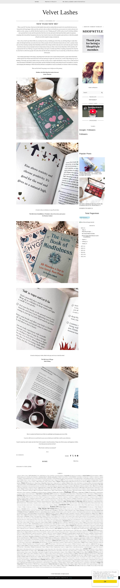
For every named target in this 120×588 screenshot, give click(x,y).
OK (105, 581)
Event (53, 502)
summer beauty (96, 555)
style (85, 555)
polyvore (93, 544)
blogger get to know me (33, 487)
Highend (26, 514)
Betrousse (82, 486)
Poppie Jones (99, 544)
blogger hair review (42, 487)
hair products (72, 513)
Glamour (26, 512)
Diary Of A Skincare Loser (22, 499)
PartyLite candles (77, 542)
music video (87, 536)
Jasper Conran (37, 522)
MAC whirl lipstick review (68, 530)
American (101, 477)
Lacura (74, 523)
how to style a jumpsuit (45, 519)
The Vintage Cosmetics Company (44, 558)
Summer (90, 555)
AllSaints (91, 477)
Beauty (23, 483)
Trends (55, 561)
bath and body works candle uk (80, 481)
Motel (77, 536)
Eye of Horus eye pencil (83, 502)
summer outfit (40, 556)
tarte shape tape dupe (83, 556)
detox (85, 498)
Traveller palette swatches (47, 561)
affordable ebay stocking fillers (32, 477)
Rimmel (18, 550)
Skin (86, 552)
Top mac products (97, 558)
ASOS (61, 480)
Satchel (97, 550)
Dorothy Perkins (60, 499)
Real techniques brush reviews (29, 549)
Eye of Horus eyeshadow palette (94, 502)
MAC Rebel (36, 530)
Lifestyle (41, 525)
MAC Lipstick (58, 528)
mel (46, 534)
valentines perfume (70, 562)
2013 (82, 254)
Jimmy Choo (65, 522)
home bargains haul (37, 516)
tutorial (78, 561)
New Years (42, 539)
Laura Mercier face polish (88, 523)
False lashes (97, 504)
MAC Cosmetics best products (84, 526)
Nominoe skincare (70, 539)
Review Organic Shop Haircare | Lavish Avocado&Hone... (90, 236)
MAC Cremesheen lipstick (95, 526)
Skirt (25, 553)
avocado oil (26, 481)
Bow (35, 490)
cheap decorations (100, 492)
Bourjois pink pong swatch (92, 489)
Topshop (43, 559)
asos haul (66, 480)
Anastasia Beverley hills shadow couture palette (43, 478)
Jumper (84, 522)
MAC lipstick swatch (85, 528)
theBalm (52, 558)
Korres (41, 523)
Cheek (85, 493)
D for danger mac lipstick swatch (52, 498)
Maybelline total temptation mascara (23, 534)
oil (33, 540)
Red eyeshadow (59, 549)
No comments (20, 454)
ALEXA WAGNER (72, 477)
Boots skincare (53, 489)
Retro (81, 549)
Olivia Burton (41, 540)
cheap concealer (92, 492)
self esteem (41, 552)
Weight (76, 564)
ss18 (36, 555)
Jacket (28, 522)
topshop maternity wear (93, 559)
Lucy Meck (29, 526)
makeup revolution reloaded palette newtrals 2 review (79, 531)
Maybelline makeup (98, 533)
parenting (61, 542)
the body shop (99, 556)
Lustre (34, 526)
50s (48, 475)
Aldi (60, 477)
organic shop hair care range (74, 540)
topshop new (101, 559)
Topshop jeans (70, 559)
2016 (82, 248)
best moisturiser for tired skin (34, 486)
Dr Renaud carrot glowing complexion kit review (73, 499)
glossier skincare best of (45, 512)
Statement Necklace (55, 555)
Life (37, 525)
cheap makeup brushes (71, 493)
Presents (87, 545)
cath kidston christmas (42, 492)
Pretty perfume (27, 547)
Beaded (100, 481)
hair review (77, 513)
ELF (18, 502)
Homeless (44, 516)
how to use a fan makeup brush (29, 520)
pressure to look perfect (95, 545)
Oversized (50, 542)
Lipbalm (59, 525)
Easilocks (60, 501)
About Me (52, 475)
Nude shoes (96, 539)
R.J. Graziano (99, 547)
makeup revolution (28, 531)
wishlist (78, 565)
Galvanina (38, 510)
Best (75, 483)
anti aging (39, 480)
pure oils (63, 547)
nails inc (35, 537)
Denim (65, 498)
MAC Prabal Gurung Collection (27, 530)
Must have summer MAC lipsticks (23, 537)
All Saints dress (86, 477)
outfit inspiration (35, 542)
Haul (100, 513)
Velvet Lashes (60, 12)
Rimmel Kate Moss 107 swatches (27, 550)
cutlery (44, 498)
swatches (63, 556)
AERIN (100, 475)
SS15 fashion (23, 555)
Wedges (72, 564)
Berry (72, 483)
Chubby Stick (84, 495)
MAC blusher (52, 526)
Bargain (58, 481)
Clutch (18, 497)
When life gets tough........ (87, 231)
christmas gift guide (52, 495)
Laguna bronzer (79, 523)
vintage (98, 562)
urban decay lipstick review (37, 562)
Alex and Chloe (65, 477)
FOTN (101, 509)
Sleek (32, 553)
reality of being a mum (49, 549)
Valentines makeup (62, 562)
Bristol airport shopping (67, 490)
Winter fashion (65, 565)
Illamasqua (49, 520)
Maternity (65, 533)
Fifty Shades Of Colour (46, 509)
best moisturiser (24, 486)
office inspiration (20, 540)
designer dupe (80, 498)
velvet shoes (92, 562)
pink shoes (65, 544)
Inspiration (66, 521)
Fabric (80, 504)
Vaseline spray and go (78, 562)
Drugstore (39, 501)
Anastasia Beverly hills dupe (88, 478)
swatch (57, 556)
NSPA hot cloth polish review (88, 539)
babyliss (33, 481)
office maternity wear (27, 540)
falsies (102, 504)
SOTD (76, 553)
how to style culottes (54, 519)
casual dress (28, 492)
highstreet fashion (61, 514)
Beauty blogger (37, 483)
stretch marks (80, 555)
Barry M (71, 481)
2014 (82, 252)
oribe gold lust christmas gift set (92, 540)
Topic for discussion (35, 559)
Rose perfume (59, 550)
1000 (23, 475)
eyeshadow (63, 504)
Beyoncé (87, 486)
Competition (59, 497)
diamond (88, 498)
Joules (81, 522)
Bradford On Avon (47, 490)
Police (84, 544)
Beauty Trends (50, 483)
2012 (82, 256)
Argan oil (57, 480)
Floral (76, 509)
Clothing (99, 495)
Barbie (54, 481)
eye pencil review (45, 504)
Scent (26, 552)
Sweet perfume (73, 556)
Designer (74, 498)
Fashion (53, 506)
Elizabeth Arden (23, 502)
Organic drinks (65, 540)
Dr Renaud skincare (98, 499)
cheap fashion (39, 493)
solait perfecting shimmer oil (68, 553)
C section (100, 490)
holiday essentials (20, 516)
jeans (42, 522)
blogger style (50, 487)
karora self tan (90, 522)
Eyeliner (55, 504)
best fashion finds (41, 484)
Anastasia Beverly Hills (78, 478)
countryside (92, 497)
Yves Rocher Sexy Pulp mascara (26, 567)
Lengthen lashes (21, 525)
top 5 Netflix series (90, 558)
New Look (97, 537)
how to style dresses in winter (64, 519)
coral (81, 497)
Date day (60, 498)
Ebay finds (79, 501)
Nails (31, 537)
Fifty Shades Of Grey (62, 509)
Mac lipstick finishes (66, 528)
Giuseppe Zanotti (100, 510)
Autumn (89, 480)
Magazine (84, 530)
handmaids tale (88, 513)
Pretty (101, 545)
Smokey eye (42, 553)
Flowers (80, 509)
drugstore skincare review (46, 501)
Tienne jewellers (71, 558)
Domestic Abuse (53, 499)
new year (22, 539)
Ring (36, 550)
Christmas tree (78, 495)
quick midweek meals (88, 547)
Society (54, 553)
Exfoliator (58, 502)
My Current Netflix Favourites (88, 233)
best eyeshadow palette (31, 484)
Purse (71, 547)
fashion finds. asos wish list (72, 507)
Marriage (44, 533)
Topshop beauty (50, 559)
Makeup (90, 530)
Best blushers (79, 483)
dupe (56, 501)
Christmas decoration (28, 495)
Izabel (25, 522)
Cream (100, 497)
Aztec (30, 481)
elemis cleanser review (89, 501)
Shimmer (70, 552)
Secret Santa (34, 552)
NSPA (80, 539)
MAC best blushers (45, 526)
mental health (67, 534)
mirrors (100, 534)
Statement (48, 555)
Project (47, 547)
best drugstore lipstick (87, 483)
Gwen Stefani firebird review (97, 512)
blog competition (100, 486)
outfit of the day (44, 542)
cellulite (61, 492)
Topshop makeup (77, 559)
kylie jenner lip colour (48, 523)
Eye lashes (75, 502)
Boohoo (23, 489)
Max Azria (86, 533)
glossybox (54, 512)
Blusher (59, 487)
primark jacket (38, 547)
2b (38, 475)
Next (53, 539)
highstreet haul (78, 514)
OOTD (54, 541)
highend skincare (42, 514)
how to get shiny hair (62, 517)
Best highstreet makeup (50, 484)
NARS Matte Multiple (65, 537)
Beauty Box (44, 483)
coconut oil (32, 497)
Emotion (43, 502)
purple (67, 547)
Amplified (20, 478)
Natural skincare (82, 537)
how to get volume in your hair (72, 517)
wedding (60, 564)
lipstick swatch (86, 525)
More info (110, 578)
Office (101, 539)
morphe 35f (58, 536)
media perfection (37, 534)
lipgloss (63, 525)
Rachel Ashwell (19, 549)
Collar (37, 497)
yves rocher (94, 565)
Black (94, 486)
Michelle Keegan (81, 534)
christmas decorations (37, 495)
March (83, 239)
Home (37, 1)
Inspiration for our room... (75, 520)
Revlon (93, 549)
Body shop (82, 487)
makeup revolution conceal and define (39, 531)
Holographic (27, 516)
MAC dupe (32, 528)
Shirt (75, 552)
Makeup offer (99, 530)
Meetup (43, 534)
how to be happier (54, 516)
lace (70, 523)
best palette (60, 486)
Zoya (64, 567)
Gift (66, 510)
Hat (97, 513)
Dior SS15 (32, 499)
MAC (37, 527)
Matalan (59, 533)
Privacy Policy (51, 1)
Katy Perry (20, 523)
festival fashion (34, 509)
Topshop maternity (84, 559)
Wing (55, 565)
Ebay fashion (72, 501)
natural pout (76, 537)
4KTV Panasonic (43, 475)
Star (39, 555)
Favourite (18, 509)
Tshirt (74, 561)
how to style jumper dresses (76, 519)
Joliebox (76, 522)
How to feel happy (44, 517)
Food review (92, 509)
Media (32, 534)
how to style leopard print (86, 519)
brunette (88, 490)
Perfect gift (101, 542)
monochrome (51, 536)
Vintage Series (20, 564)
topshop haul (64, 559)
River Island (40, 550)
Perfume (24, 544)
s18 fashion (80, 550)
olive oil (36, 540)
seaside (29, 552)
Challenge (67, 492)
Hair (61, 513)
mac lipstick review (75, 528)
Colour (40, 497)
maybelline (91, 533)
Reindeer (77, 549)
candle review (19, 492)
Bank (46, 481)
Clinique (94, 495)
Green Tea (69, 512)
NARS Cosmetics (48, 537)
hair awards (66, 513)
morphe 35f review (64, 536)
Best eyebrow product (22, 484)
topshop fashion (57, 559)
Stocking (61, 555)
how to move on (30, 519)
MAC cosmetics (74, 526)
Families (19, 507)
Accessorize (66, 475)
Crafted (96, 497)
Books (36, 489)
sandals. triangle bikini (91, 550)
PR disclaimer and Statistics (74, 1)
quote (95, 547)
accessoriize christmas (59, 475)
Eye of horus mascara (37, 504)
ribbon (96, 549)
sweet (68, 556)
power (80, 545)
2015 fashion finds (32, 475)
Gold (58, 512)
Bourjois (84, 489)
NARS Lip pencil (56, 537)
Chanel (76, 492)
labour (67, 523)
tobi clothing (83, 558)
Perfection (20, 544)
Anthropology (34, 480)
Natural (71, 537)
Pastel (83, 542)
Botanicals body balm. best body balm (63, 489)
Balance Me (42, 481)
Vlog (38, 564)
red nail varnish (71, 549)
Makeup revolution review (94, 531)
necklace (88, 537)
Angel (29, 480)
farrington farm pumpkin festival (43, 507)
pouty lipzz (75, 545)
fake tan (92, 504)
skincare (90, 552)
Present (83, 545)
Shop (83, 552)
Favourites (24, 509)
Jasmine (32, 522)
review (85, 549)
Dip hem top (37, 499)
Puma (52, 547)
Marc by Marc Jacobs (27, 533)
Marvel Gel (50, 533)
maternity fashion (71, 533)
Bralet (53, 490)
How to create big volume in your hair (79, 516)
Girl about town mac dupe (90, 510)
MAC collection (67, 526)
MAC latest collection (49, 528)
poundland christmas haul (34, 545)
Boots (40, 489)
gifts (74, 510)
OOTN (59, 540)
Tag (78, 556)
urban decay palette (46, 562)
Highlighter (48, 514)
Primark (32, 547)
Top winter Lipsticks (25, 559)
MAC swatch (48, 530)
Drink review (33, 501)
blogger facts (25, 487)
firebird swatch (70, 509)
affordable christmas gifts (21, 477)
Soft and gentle (59, 553)
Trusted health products (67, 561)
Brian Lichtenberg (59, 490)
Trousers (59, 561)
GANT (42, 510)
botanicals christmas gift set (76, 489)
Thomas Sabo (65, 558)
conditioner (71, 497)
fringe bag (33, 510)
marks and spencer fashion (37, 533)
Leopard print (28, 525)
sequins (46, 552)
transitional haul (39, 561)
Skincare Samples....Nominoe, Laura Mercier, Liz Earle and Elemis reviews (90, 174)
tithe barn (77, 558)
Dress (27, 501)
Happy (93, 513)
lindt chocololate (53, 525)
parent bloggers (56, 542)
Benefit (68, 483)
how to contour (68, 516)
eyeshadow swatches (73, 504)
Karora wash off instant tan (98, 522)
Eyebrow (51, 504)
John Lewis (71, 522)
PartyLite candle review (69, 542)
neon (92, 537)
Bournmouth (25, 490)
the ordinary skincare (33, 558)
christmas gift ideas (61, 495)
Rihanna (100, 549)
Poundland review (69, 545)
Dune (53, 501)
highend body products (33, 514)
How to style (37, 519)
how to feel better (35, 517)
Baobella (50, 481)
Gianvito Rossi (61, 510)
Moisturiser (37, 536)
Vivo (35, 564)
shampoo (62, 552)
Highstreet (54, 514)
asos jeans (71, 480)
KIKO (30, 523)
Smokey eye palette (48, 553)
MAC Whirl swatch (78, 530)
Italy (21, 522)
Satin (101, 550)
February (84, 241)
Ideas (45, 520)
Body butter (68, 487)
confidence (76, 497)
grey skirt (74, 512)
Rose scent (65, 550)
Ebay (65, 501)
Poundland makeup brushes (59, 545)
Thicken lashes (58, 558)
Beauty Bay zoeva (31, 483)
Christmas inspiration (70, 495)
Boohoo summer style (29, 489)
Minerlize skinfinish (94, 534)
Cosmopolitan (86, 497)
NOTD (75, 539)
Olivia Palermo (48, 540)
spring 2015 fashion (92, 553)
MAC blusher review (59, 526)
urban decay (87, 561)
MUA (80, 536)
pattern (91, 542)
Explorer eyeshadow (65, 502)
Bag (37, 481)
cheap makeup (63, 493)
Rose (47, 550)
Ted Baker (93, 556)
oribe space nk (21, 542)
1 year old (18, 475)
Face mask (88, 504)
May (83, 229)
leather (101, 523)
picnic (43, 544)
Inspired (83, 520)
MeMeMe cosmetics (52, 534)
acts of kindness (78, 475)
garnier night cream (48, 510)
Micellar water (73, 534)
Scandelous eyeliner (20, 552)
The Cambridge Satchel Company (22, 558)
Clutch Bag (23, 497)
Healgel (18, 514)
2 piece (26, 475)
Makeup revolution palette (63, 531)
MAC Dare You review (24, 528)
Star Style (43, 555)
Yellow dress (83, 565)
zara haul (37, 567)
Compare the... (53, 497)
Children (100, 493)
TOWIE (28, 561)
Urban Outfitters (54, 562)
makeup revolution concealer (53, 531)
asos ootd (84, 480)
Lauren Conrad (96, 523)
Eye (71, 502)
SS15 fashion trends (30, 555)
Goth (62, 512)
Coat (28, 497)
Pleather (74, 544)
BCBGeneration (95, 481)
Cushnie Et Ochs (38, 498)
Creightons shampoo (25, 498)
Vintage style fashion (28, 564)
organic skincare (83, 540)
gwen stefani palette (41, 513)
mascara (54, 533)
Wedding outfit (66, 564)
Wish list (71, 565)
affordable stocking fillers (52, 477)
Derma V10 (69, 498)
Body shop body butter (89, 487)
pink (47, 544)
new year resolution (35, 539)
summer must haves (33, 556)
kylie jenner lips (56, 523)
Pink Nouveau (59, 544)
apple (53, 480)
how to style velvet (96, 519)
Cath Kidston (34, 492)
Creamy (18, 498)
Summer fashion (25, 556)
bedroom (63, 483)
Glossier (38, 512)
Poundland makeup (50, 545)
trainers (33, 561)
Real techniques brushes (39, 549)
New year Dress (28, 539)
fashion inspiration (83, 507)
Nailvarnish (41, 537)
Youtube (88, 565)
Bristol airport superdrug (77, 490)
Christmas (19, 495)
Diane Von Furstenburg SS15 (97, 498)
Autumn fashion (95, 480)
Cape (24, 492)
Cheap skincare (79, 493)
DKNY (42, 499)
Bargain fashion (65, 481)
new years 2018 (48, 539)
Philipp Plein (38, 544)
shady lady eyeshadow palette (54, 552)
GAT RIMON (55, 510)
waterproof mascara (44, 564)
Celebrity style (55, 492)
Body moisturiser (75, 487)
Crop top (31, 498)
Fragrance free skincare (26, 510)
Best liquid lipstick (94, 484)
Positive (18, 545)
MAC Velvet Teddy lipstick (57, 530)
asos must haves (78, 480)
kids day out (25, 523)
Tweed (82, 561)
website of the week (53, 564)
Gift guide (70, 510)
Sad (84, 550)
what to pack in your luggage (92, 564)
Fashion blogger (62, 507)
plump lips (79, 544)
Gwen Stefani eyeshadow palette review (84, 512)
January (83, 243)
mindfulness (87, 534)
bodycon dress (97, 487)
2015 (82, 250)
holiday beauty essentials (97, 514)
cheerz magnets (90, 493)
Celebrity (49, 492)
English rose (49, 502)
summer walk (47, 556)
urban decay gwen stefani (26, 562)
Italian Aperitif (96, 520)
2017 (82, 246)
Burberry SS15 (94, 490)
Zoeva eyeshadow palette (57, 567)
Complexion (65, 497)
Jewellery (55, 522)
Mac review (42, 530)
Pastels (87, 542)
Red (54, 549)
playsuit (69, 544)
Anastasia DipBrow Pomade (22, 480)
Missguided (31, 536)
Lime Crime (47, 525)
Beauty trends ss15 (57, 483)
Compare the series (46, 497)
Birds (91, 486)
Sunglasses (53, 556)
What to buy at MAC (82, 564)
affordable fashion (42, 477)
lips (67, 525)
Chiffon (95, 493)
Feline (29, 509)
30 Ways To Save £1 (86, 208)
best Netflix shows (43, 486)
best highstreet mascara (85, 484)
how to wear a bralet (39, 520)
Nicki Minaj (63, 539)
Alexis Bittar (79, 477)
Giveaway (20, 512)
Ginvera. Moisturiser (81, 510)
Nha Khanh (58, 539)
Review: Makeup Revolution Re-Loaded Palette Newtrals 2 (91, 204)
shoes (78, 552)
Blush (55, 487)
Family (24, 507)
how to (48, 516)
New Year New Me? (47, 24)
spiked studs (81, 553)
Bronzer (84, 490)
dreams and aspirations (21, 501)
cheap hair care (56, 493)
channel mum (81, 492)
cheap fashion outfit (48, 493)
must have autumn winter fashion (96, 536)
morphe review (71, 536)
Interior (87, 520)
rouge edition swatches (73, 550)
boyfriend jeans (40, 490)
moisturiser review (44, 536)
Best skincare (76, 486)
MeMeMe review (60, 534)
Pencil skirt (96, 542)
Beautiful (18, 483)
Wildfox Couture (46, 565)
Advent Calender (95, 475)
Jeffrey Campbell (48, 522)
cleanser (89, 495)
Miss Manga (19, 536)
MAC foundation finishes (39, 528)
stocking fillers (67, 555)
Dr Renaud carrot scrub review (88, 499)
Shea (66, 552)
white (41, 565)
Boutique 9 (31, 490)
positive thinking (25, 545)
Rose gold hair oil (52, 550)
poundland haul (42, 545)
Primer (44, 547)
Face (83, 504)
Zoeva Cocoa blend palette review (46, 567)
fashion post (91, 507)
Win (51, 565)
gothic (65, 512)
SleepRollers (36, 553)
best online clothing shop (52, 486)
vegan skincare (86, 562)
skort (28, 553)
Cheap (86, 492)
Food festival (86, 509)
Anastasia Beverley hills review (28, 478)
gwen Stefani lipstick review (22, 513)
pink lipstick (53, 544)
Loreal (24, 526)
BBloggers (89, 481)
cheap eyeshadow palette (30, 493)
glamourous (31, 512)
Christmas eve (45, 495)
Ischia (92, 520)
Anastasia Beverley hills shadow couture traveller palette (63, 478)
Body (64, 487)
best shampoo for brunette (68, 486)
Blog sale (19, 487)
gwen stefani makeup (32, 513)
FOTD (96, 509)
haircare (82, 513)
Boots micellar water (45, 489)
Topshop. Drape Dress (22, 561)
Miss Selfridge (25, 536)
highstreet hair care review (70, 514)
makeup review (20, 531)
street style (74, 555)
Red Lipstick (65, 549)
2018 (82, 228)
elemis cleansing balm (98, 501)
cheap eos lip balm (21, 493)
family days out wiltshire (31, 507)
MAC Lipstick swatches (94, 528)
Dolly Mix (47, 499)
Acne (73, 475)
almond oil (96, 477)
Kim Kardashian (36, 523)
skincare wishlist (20, 553)
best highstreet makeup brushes (61, 484)
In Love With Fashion (57, 520)
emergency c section (37, 502)
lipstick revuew (79, 525)
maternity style (79, 533)
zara (34, 567)
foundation (19, 510)
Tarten (90, 556)
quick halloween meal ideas (78, 547)
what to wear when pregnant (32, 565)
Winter (58, 565)
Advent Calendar (86, 475)
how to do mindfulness (91, 516)
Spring (86, 553)
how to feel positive (53, 517)
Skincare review (98, 552)
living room (92, 525)
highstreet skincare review (87, 514)
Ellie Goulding (30, 502)
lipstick (72, 525)
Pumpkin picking (57, 547)
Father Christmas (98, 507)
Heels (22, 514)
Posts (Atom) (27, 466)
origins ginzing (28, 542)
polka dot (88, 544)
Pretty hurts (21, 547)
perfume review (31, 544)
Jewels (61, 522)
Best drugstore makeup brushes (98, 483)
